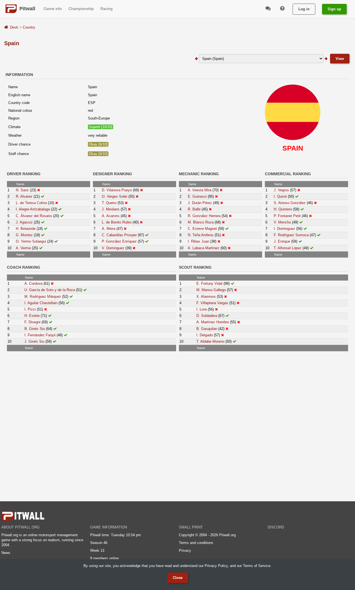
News (5, 553)
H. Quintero (283, 209)
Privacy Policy (216, 566)
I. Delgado (204, 335)
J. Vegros (281, 190)
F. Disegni (32, 322)
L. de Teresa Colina (31, 203)
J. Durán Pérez (200, 203)
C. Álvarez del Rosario (34, 216)
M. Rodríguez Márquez (42, 296)
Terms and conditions (196, 543)
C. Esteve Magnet (202, 229)
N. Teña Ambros (201, 235)
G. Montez (24, 235)
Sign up (334, 9)
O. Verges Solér (114, 196)
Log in (304, 9)
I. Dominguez (284, 229)
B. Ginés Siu (34, 329)
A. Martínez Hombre (212, 322)
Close (177, 578)
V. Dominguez (113, 248)
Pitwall (27, 8)
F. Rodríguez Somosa (291, 235)
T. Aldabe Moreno (210, 341)
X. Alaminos (206, 296)
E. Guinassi (197, 196)
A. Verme (23, 248)
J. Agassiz (24, 222)
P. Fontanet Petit (287, 216)
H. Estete (32, 316)
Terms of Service (256, 566)
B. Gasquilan (206, 329)
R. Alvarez (24, 196)
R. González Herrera (204, 216)
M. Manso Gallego (211, 290)
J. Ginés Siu (34, 341)
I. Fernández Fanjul (39, 335)
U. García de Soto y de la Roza (49, 290)
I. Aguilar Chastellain (40, 303)
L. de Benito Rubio (116, 222)
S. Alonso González (290, 203)
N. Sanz (22, 190)
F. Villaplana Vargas (212, 303)
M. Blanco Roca (201, 222)
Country (29, 27)
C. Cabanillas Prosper (119, 235)
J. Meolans (111, 209)
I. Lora (201, 309)
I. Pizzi (30, 309)
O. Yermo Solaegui (31, 241)
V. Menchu (282, 222)
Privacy (185, 550)
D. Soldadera (206, 316)
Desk (14, 27)
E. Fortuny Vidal (209, 283)
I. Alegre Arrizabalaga (33, 209)
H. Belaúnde (26, 229)
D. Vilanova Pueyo (117, 190)
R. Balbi (194, 209)
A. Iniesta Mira (199, 190)
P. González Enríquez (119, 241)
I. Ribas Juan (198, 241)
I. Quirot (280, 196)
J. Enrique (282, 241)
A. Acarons (111, 216)
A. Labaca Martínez (203, 248)
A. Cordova (33, 283)
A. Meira (108, 229)
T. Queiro (109, 203)
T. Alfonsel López (287, 248)
